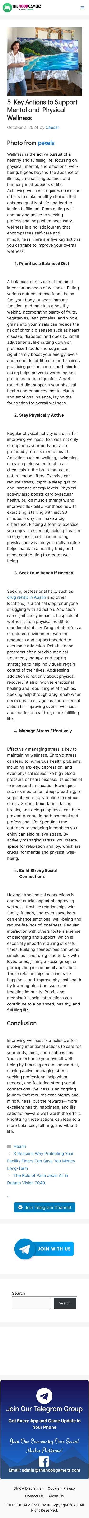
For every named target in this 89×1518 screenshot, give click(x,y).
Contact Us (34, 1496)
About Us (56, 1496)
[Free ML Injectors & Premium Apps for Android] (22, 7)
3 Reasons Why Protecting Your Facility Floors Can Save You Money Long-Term (41, 1160)
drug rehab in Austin (26, 597)
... (9, 1195)
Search (18, 1293)
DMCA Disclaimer (28, 1488)
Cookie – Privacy (62, 1488)
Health (20, 1146)
